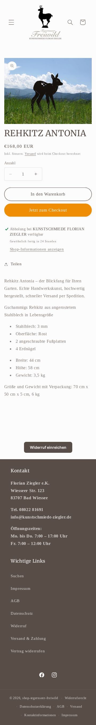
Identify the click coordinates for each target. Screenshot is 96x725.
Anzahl (10, 163)
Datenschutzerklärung (35, 706)
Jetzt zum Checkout (48, 210)
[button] (11, 22)
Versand (30, 153)
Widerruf (19, 626)
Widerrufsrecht (75, 698)
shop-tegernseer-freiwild (40, 698)
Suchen (17, 576)
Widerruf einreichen (48, 447)
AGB (15, 601)
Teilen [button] (16, 264)
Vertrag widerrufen (28, 651)
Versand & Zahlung (28, 638)
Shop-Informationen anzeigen (37, 249)
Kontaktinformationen (40, 715)
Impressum (21, 588)
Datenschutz (22, 613)
